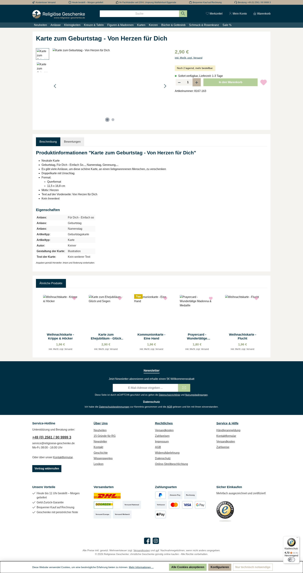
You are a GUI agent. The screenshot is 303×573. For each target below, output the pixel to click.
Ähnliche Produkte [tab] (50, 283)
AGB (169, 406)
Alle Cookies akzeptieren (187, 567)
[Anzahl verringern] (179, 82)
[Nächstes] (165, 86)
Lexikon (98, 463)
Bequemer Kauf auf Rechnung (207, 2)
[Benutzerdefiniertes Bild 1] (107, 495)
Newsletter (100, 441)
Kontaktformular (63, 457)
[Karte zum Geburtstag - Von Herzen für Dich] (110, 86)
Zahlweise (222, 447)
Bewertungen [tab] (72, 141)
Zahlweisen (162, 435)
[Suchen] (183, 13)
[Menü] (297, 538)
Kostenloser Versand (46, 2)
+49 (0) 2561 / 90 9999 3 (51, 437)
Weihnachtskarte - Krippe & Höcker (60, 336)
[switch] (291, 560)
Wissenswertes (103, 458)
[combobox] (139, 13)
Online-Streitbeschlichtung (171, 463)
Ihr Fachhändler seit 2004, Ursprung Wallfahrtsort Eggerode (147, 2)
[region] (101, 86)
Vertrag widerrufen (47, 468)
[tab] (48, 141)
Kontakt (98, 447)
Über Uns (101, 423)
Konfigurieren (220, 567)
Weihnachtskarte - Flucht (242, 336)
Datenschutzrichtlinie (169, 395)
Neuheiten (100, 430)
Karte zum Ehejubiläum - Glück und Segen (106, 336)
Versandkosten (164, 430)
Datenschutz (163, 458)
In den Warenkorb (230, 82)
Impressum (162, 441)
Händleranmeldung (228, 430)
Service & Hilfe (227, 423)
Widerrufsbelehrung (167, 452)
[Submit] (184, 388)
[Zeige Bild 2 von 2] (113, 119)
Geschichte (101, 452)
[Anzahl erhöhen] (196, 82)
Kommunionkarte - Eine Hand (151, 336)
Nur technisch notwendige (252, 567)
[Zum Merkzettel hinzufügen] (263, 82)
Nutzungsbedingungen (196, 395)
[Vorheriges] (55, 86)
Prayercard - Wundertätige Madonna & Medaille (197, 336)
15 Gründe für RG (105, 435)
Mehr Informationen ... (141, 567)
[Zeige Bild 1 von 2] (107, 119)
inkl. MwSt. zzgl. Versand (188, 57)
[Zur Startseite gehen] (58, 14)
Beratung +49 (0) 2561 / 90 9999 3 (254, 2)
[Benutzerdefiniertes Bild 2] (107, 505)
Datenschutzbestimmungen (114, 406)
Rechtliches (164, 423)
